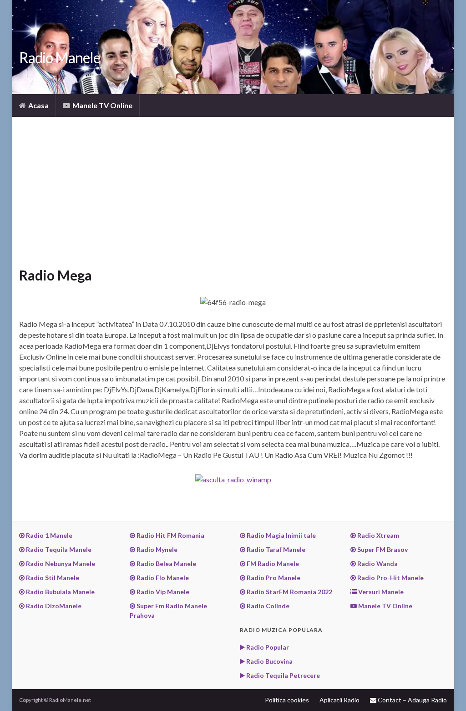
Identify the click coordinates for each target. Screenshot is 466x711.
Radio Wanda (377, 563)
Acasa (38, 105)
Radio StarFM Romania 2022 (288, 592)
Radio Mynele (156, 549)
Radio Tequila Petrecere (282, 675)
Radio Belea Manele (165, 563)
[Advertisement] (233, 198)
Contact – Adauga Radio (411, 700)
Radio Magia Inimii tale (280, 535)
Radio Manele (59, 57)
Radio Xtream (377, 535)
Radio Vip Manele (162, 592)
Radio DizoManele (53, 606)
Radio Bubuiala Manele (60, 592)
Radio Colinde (267, 606)
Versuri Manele (380, 592)
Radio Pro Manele (272, 577)
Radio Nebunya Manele (60, 563)
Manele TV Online (101, 105)
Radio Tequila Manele (58, 549)
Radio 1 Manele (48, 535)
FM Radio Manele (272, 563)
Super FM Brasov (382, 549)
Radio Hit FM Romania (169, 535)
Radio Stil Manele (52, 577)
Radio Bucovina (269, 661)
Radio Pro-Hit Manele (390, 577)
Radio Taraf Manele (275, 549)
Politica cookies (287, 700)
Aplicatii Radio (339, 700)
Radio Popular (267, 647)
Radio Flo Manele (162, 577)
